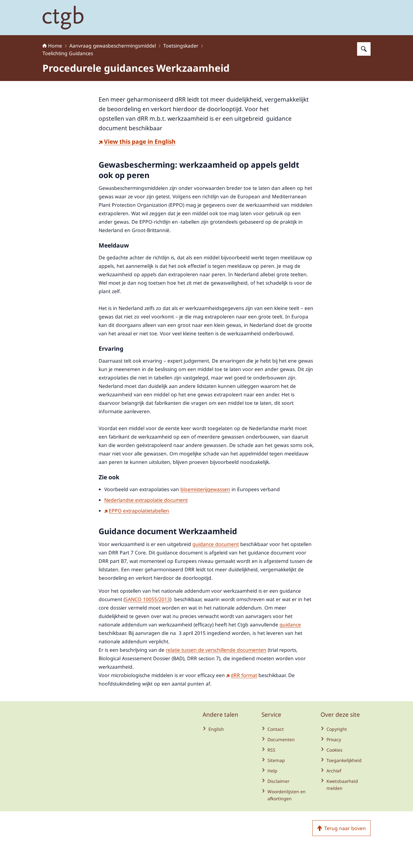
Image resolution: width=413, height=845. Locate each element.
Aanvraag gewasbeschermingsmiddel (112, 45)
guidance (290, 624)
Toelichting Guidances (67, 53)
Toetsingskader (180, 45)
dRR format (244, 675)
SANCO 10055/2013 (147, 599)
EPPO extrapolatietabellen (139, 510)
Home (55, 45)
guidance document (215, 544)
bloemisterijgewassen (205, 489)
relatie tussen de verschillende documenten (216, 649)
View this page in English (140, 141)
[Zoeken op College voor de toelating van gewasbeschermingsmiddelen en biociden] (364, 49)
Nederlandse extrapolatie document (146, 499)
